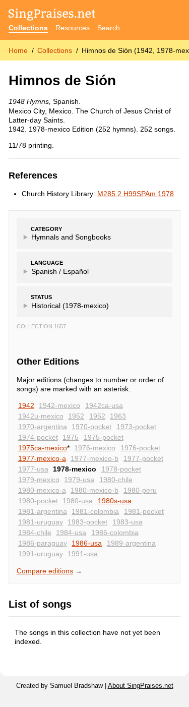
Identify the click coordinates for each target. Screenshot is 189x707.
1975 (70, 437)
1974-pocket (38, 437)
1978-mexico (74, 469)
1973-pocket (136, 427)
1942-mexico (59, 405)
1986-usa (87, 543)
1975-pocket (103, 437)
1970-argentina (42, 427)
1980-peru (140, 490)
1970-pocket (91, 427)
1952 (76, 416)
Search (108, 28)
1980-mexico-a (42, 490)
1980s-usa (115, 501)
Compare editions (45, 571)
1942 (26, 405)
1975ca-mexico (42, 448)
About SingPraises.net (140, 685)
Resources (72, 28)
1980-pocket (38, 501)
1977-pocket (143, 458)
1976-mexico (94, 448)
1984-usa (71, 532)
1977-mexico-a (42, 458)
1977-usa (33, 469)
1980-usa (77, 501)
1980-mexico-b (94, 490)
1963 (118, 416)
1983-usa (127, 522)
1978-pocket (121, 469)
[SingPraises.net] (52, 15)
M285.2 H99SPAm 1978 (135, 194)
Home (18, 50)
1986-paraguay (42, 543)
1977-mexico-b (94, 458)
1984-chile (34, 532)
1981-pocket (144, 511)
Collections (28, 28)
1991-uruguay (40, 554)
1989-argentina (131, 543)
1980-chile (116, 480)
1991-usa (83, 554)
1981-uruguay (40, 522)
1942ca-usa (104, 405)
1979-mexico (38, 480)
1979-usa (79, 480)
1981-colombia (95, 511)
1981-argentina (42, 511)
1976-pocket (140, 448)
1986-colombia (115, 532)
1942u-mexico (41, 416)
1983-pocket (87, 522)
